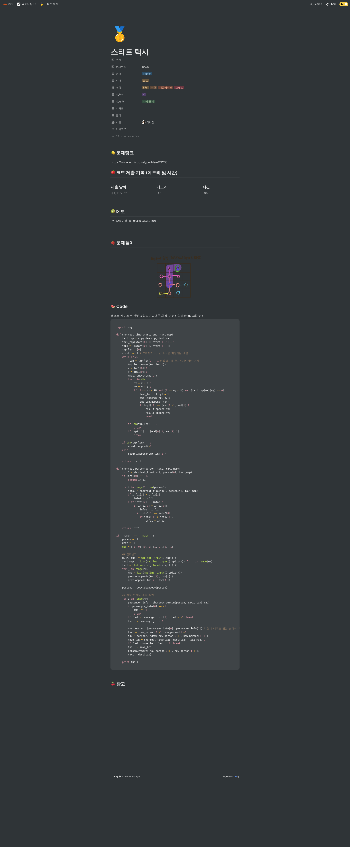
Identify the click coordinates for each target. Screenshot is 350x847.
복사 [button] (235, 322)
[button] (8, 4)
